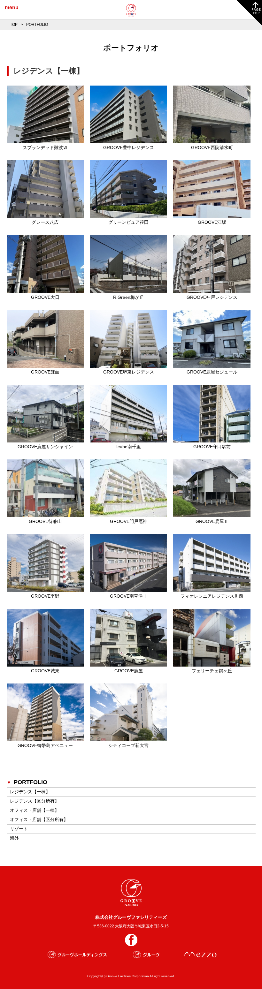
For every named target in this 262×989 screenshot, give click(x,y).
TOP (14, 24)
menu (12, 7)
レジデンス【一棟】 (30, 791)
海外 (14, 838)
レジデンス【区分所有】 (34, 801)
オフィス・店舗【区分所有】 (39, 819)
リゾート (19, 828)
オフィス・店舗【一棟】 (34, 810)
